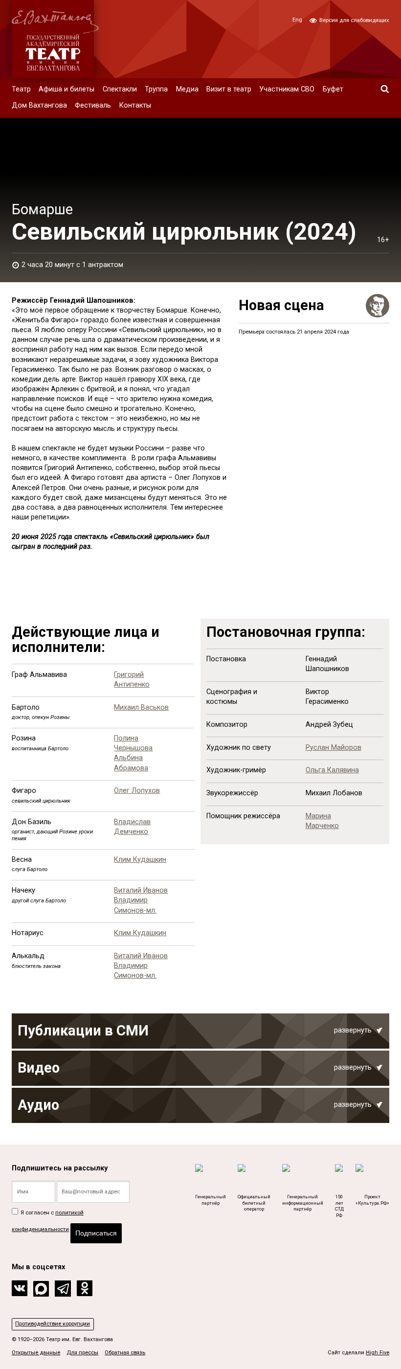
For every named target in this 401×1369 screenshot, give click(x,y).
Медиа (187, 89)
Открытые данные (36, 1352)
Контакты (135, 105)
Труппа (156, 89)
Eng (297, 20)
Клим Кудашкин (140, 859)
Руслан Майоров (333, 747)
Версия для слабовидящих (353, 20)
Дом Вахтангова (39, 105)
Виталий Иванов (141, 890)
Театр (21, 89)
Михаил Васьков (141, 707)
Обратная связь (125, 1352)
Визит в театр (228, 89)
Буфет (333, 89)
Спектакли (120, 89)
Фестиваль (93, 105)
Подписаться (96, 1233)
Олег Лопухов (137, 790)
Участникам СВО (286, 89)
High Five (377, 1352)
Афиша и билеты (66, 89)
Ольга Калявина (332, 770)
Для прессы (82, 1352)
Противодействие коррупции (52, 1324)
